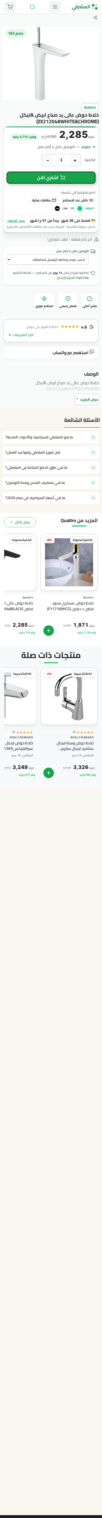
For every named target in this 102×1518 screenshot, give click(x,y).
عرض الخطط (16, 221)
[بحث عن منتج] (32, 7)
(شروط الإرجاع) (66, 277)
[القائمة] (55, 7)
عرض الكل (22, 522)
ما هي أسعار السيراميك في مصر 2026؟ (35, 497)
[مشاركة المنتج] (95, 17)
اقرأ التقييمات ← (21, 335)
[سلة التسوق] (10, 7)
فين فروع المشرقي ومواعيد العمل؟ (32, 452)
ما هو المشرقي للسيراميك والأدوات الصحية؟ (39, 437)
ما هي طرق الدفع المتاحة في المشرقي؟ (36, 467)
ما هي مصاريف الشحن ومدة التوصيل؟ (35, 482)
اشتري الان (47, 177)
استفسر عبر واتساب (71, 352)
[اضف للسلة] (48, 630)
